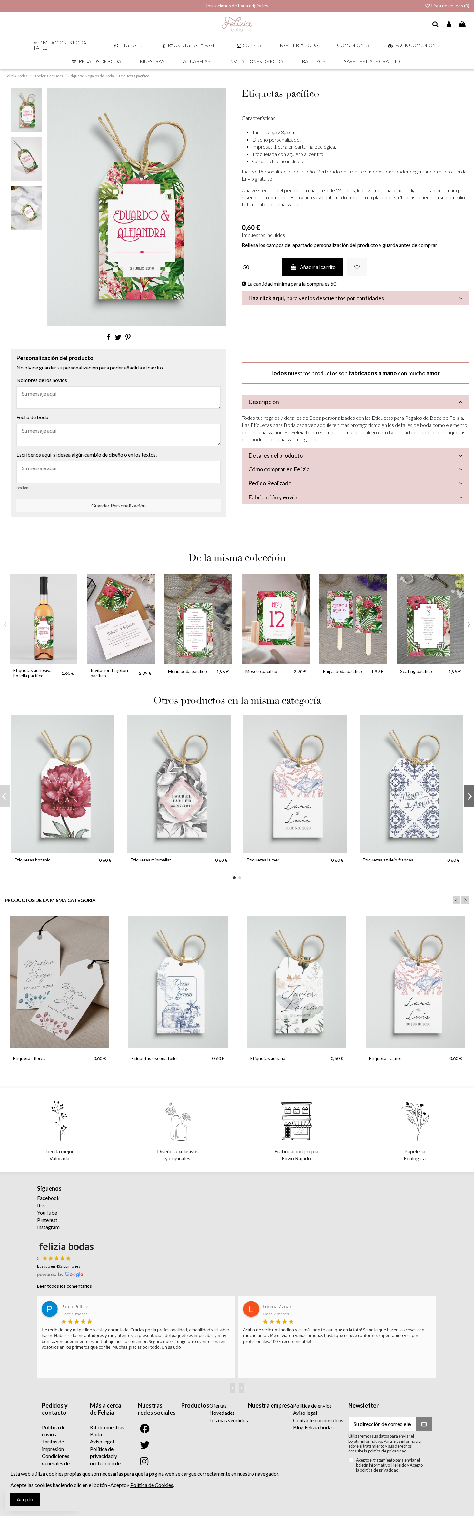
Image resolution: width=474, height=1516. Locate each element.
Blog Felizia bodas (313, 1427)
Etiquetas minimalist (151, 859)
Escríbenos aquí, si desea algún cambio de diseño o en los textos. (86, 454)
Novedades (222, 1413)
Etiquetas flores (29, 1058)
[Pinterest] (128, 337)
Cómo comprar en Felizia (279, 469)
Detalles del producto (275, 455)
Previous (456, 900)
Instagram (48, 1227)
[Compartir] (108, 337)
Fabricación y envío (272, 497)
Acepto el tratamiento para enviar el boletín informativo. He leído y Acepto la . (389, 1465)
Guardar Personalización (118, 505)
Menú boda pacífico (187, 671)
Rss (41, 1205)
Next (465, 900)
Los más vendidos (228, 1420)
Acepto (25, 1499)
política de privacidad (379, 1469)
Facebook (48, 1198)
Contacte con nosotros (318, 1420)
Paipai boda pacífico (342, 671)
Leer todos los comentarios (64, 1286)
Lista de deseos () (449, 5)
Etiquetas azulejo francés (388, 859)
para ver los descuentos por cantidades (316, 297)
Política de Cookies (151, 1485)
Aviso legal (102, 1441)
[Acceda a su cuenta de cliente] (449, 24)
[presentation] (5, 622)
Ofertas (218, 1406)
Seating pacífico (416, 671)
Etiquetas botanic (32, 859)
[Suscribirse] (424, 1424)
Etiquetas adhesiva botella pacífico (32, 672)
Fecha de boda (32, 417)
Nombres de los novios (41, 380)
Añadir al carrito (318, 267)
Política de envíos (312, 1406)
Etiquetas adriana (267, 1058)
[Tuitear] (118, 337)
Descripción (263, 401)
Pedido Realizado (269, 483)
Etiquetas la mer (263, 859)
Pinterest (47, 1220)
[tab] (355, 298)
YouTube (47, 1212)
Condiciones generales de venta (56, 1463)
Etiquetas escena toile (154, 1058)
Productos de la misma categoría (50, 900)
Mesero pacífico (261, 671)
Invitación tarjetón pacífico (109, 672)
